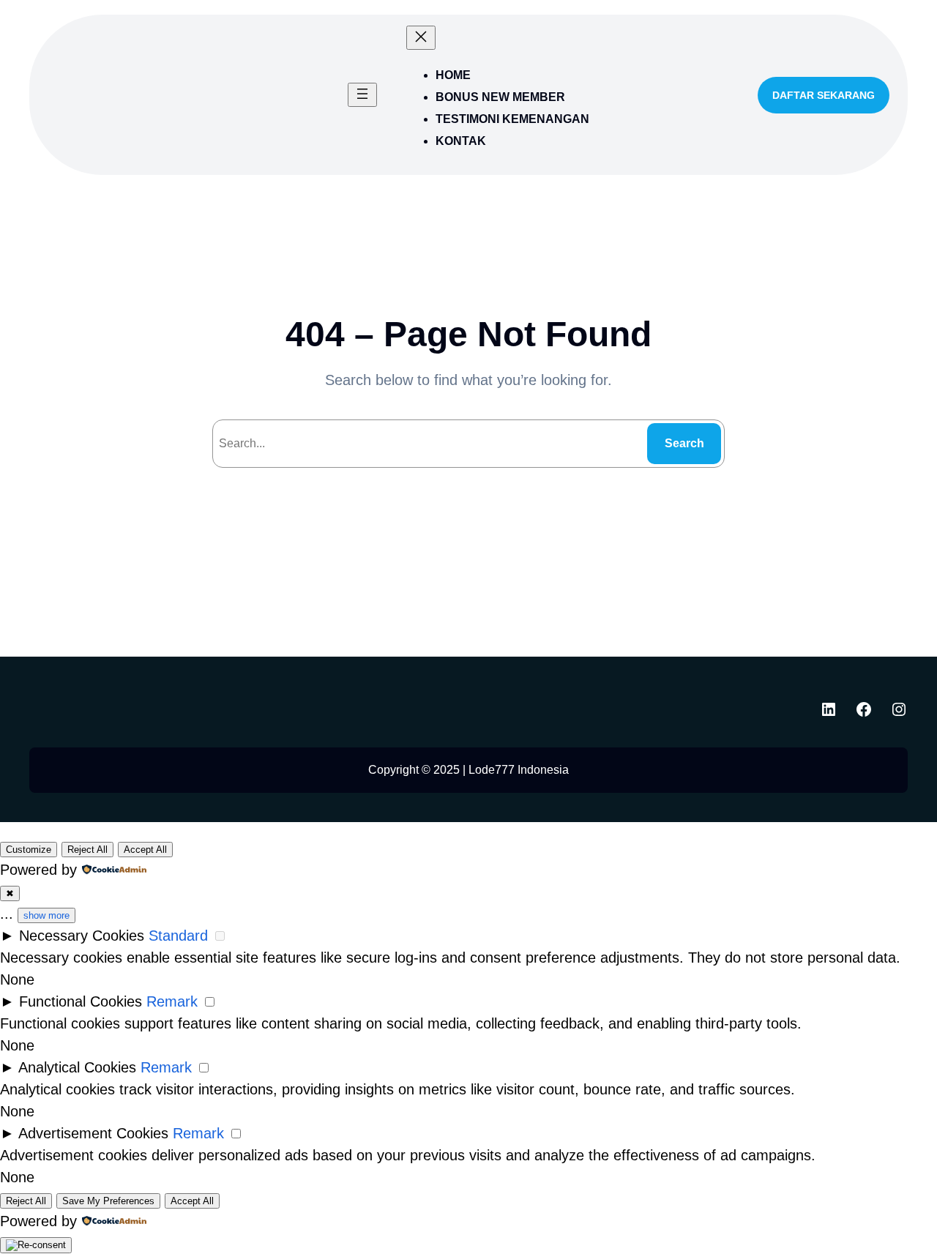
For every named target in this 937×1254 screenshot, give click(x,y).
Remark (172, 1001)
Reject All (87, 849)
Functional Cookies (80, 1001)
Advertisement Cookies (93, 1133)
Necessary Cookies (81, 936)
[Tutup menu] (421, 38)
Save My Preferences (108, 1200)
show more (46, 915)
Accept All (145, 849)
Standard (178, 936)
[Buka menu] (362, 95)
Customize (28, 849)
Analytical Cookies (77, 1067)
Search (684, 443)
